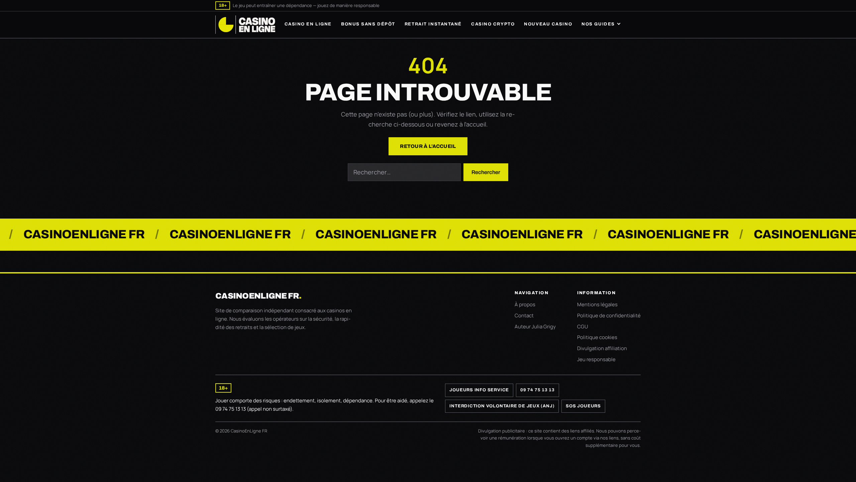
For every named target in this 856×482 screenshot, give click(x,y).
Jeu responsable (596, 359)
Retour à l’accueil (428, 146)
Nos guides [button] (598, 24)
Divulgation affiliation (602, 348)
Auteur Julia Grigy (535, 326)
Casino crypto (493, 24)
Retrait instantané (433, 24)
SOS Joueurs (583, 406)
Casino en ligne (308, 24)
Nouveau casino (548, 24)
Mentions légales (597, 304)
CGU (582, 326)
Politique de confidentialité (609, 315)
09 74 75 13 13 (537, 390)
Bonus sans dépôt (368, 24)
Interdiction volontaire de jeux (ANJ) (501, 406)
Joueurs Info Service (479, 390)
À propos (525, 304)
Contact (524, 315)
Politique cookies (597, 337)
